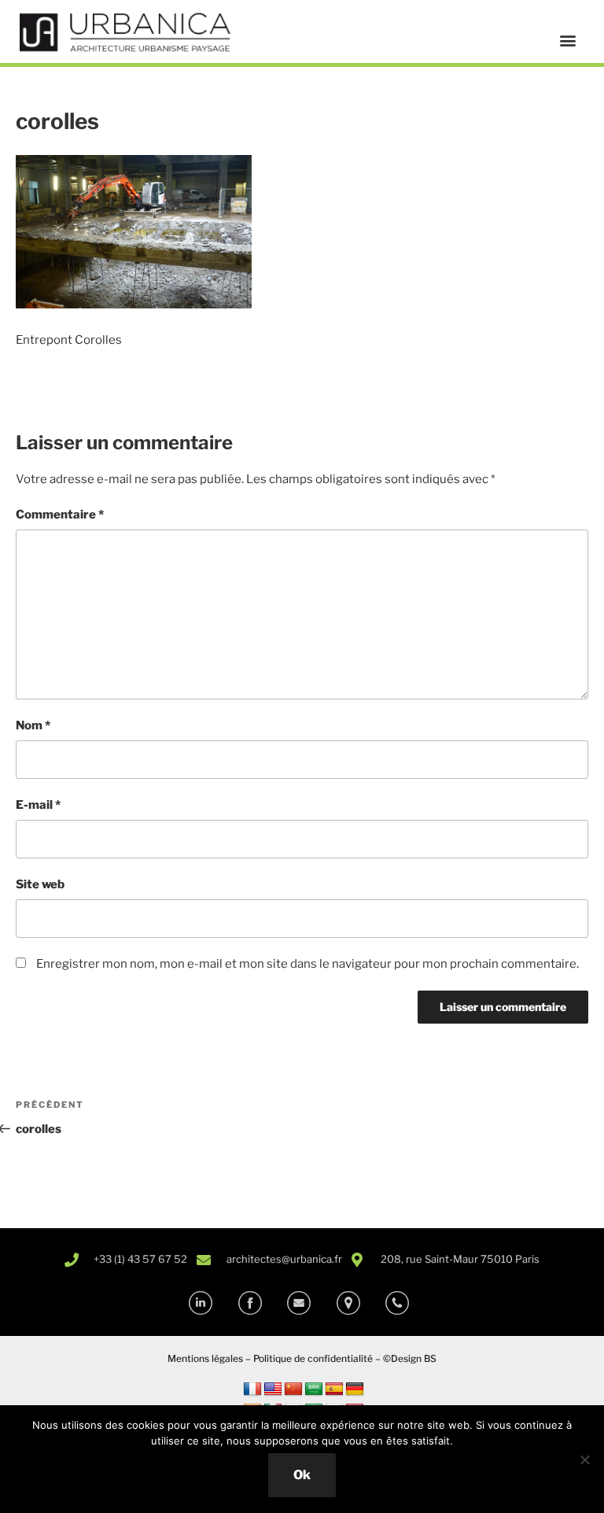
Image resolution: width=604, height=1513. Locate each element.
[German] (354, 1389)
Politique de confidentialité (313, 1358)
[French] (252, 1389)
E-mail (38, 805)
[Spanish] (334, 1389)
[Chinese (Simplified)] (293, 1389)
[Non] (584, 1459)
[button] (567, 41)
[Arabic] (313, 1389)
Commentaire (60, 514)
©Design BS (409, 1358)
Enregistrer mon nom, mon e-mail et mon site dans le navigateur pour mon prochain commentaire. (307, 964)
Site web (40, 884)
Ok (302, 1474)
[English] (272, 1389)
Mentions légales (205, 1358)
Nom (33, 725)
